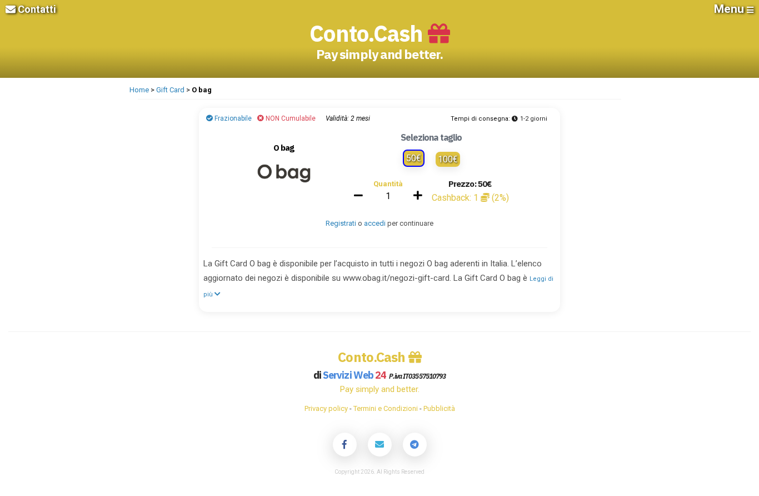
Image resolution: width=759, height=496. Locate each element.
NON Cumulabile (290, 118)
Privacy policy (326, 408)
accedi (375, 223)
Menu (730, 9)
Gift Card (170, 90)
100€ (448, 159)
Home (139, 90)
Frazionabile (232, 118)
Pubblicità (439, 408)
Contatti (36, 9)
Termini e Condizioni (385, 408)
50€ (413, 158)
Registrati (341, 223)
